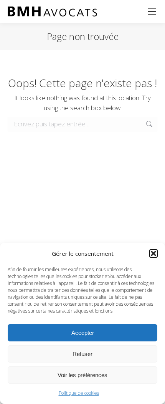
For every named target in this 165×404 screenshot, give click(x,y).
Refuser (82, 354)
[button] (153, 253)
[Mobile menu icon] (152, 11)
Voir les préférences (82, 375)
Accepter (82, 332)
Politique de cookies (79, 393)
